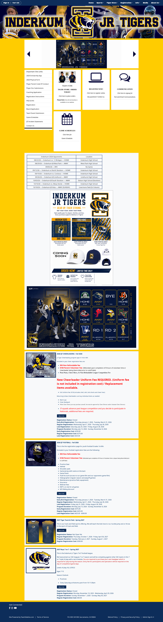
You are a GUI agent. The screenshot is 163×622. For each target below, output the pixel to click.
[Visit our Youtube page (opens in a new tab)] (16, 608)
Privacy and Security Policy (130, 617)
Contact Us (30, 126)
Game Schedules (32, 117)
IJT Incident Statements (34, 122)
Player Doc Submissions (34, 88)
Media (145, 3)
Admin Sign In (148, 617)
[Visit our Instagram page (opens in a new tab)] (12, 608)
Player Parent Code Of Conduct (37, 84)
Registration (126, 3)
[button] (28, 54)
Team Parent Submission (35, 113)
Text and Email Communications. (125, 97)
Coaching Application (34, 92)
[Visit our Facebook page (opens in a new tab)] (10, 608)
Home (91, 3)
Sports (99, 3)
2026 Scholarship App (34, 76)
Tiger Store (111, 3)
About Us (155, 3)
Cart (15, 3)
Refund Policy (113, 617)
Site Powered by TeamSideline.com (21, 617)
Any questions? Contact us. (96, 97)
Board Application (32, 109)
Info (137, 3)
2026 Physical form (33, 80)
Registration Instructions (35, 96)
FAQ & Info (30, 101)
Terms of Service (43, 617)
